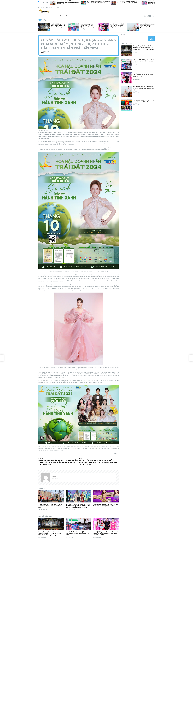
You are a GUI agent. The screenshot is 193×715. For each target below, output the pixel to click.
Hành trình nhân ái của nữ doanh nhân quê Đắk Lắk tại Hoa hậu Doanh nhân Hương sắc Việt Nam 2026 (147, 26)
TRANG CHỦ (41, 16)
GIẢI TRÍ (53, 16)
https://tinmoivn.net (56, 478)
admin (42, 52)
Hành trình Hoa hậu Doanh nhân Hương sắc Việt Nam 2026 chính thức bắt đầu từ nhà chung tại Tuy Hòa (137, 2)
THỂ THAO (71, 16)
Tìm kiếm (123, 35)
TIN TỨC (48, 16)
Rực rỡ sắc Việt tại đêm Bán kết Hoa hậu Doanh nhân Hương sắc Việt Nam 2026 (75, 2)
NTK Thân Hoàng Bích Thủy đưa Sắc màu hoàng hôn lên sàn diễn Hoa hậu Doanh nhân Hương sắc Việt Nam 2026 (107, 2)
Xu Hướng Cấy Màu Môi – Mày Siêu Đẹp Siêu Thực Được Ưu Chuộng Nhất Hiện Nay (105, 505)
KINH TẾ (65, 16)
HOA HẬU (59, 16)
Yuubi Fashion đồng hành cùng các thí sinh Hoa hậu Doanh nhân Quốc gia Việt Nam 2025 (50, 506)
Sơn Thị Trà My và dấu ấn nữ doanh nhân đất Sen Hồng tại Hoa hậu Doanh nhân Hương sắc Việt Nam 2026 (117, 27)
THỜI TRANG (78, 16)
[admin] (45, 477)
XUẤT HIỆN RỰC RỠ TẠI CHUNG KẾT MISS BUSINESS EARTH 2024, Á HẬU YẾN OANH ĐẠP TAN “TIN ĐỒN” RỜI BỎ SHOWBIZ (78, 506)
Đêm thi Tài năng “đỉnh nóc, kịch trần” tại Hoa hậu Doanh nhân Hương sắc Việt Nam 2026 (87, 26)
